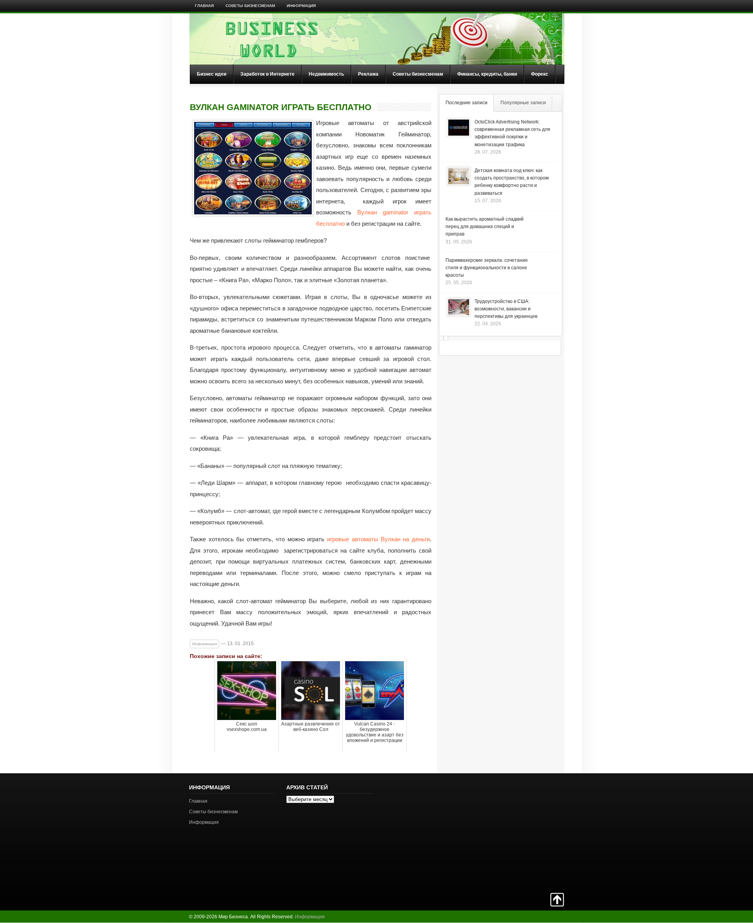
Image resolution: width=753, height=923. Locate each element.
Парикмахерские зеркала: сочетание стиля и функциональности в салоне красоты (487, 267)
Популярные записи (523, 102)
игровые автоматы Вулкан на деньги (378, 539)
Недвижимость (326, 74)
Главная (204, 6)
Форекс (539, 74)
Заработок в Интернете (267, 74)
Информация (301, 6)
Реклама (368, 74)
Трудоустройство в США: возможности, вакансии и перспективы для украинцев (506, 309)
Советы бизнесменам (250, 6)
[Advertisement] (536, 832)
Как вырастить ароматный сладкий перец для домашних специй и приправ (485, 226)
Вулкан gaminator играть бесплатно (280, 107)
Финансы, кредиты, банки (487, 74)
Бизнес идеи (211, 74)
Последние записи (466, 102)
